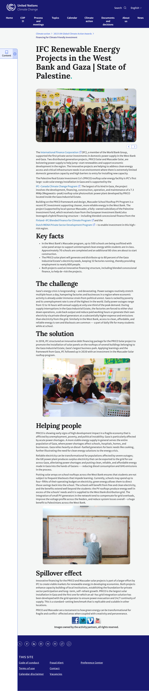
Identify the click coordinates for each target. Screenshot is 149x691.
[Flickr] (48, 643)
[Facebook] (26, 643)
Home (9, 17)
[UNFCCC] (22, 7)
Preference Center (92, 662)
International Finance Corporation (59, 152)
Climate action (89, 19)
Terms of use (27, 668)
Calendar (72, 17)
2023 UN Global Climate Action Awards (73, 33)
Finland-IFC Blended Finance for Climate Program (63, 220)
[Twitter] (19, 643)
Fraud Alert (57, 662)
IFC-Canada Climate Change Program (56, 186)
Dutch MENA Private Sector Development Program (64, 224)
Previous (129, 146)
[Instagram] (41, 643)
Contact (55, 668)
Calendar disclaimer (31, 674)
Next (134, 146)
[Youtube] (55, 643)
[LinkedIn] (34, 643)
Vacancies (56, 674)
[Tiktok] (62, 643)
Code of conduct (29, 662)
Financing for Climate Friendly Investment (56, 37)
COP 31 (22, 19)
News (141, 17)
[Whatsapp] (69, 643)
